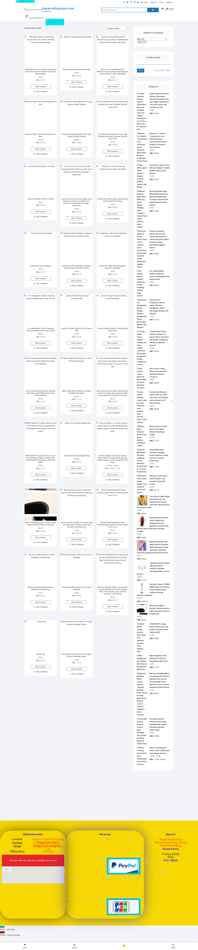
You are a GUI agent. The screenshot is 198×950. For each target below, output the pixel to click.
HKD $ (10, 933)
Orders (161, 2)
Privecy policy (170, 854)
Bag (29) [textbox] (142, 42)
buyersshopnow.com (58, 8)
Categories (153, 2)
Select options (40, 86)
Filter (141, 70)
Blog (170, 857)
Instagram (52, 860)
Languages (169, 2)
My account (144, 2)
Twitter (24, 860)
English (54, 22)
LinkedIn (33, 860)
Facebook (14, 860)
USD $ (7, 928)
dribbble (43, 860)
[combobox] (142, 42)
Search (153, 10)
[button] (40, 91)
